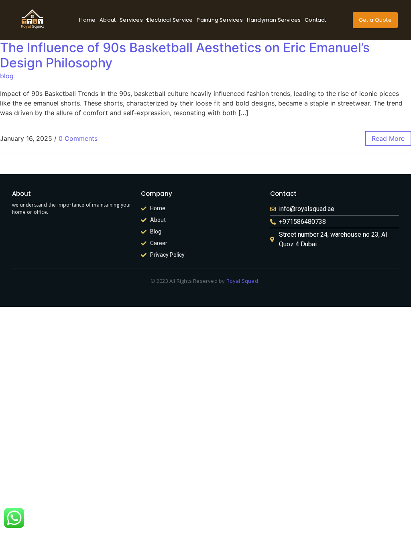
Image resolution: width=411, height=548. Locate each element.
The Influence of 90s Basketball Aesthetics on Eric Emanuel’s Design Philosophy (185, 55)
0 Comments (78, 138)
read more (388, 138)
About (108, 20)
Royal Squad (242, 280)
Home (87, 20)
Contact (315, 20)
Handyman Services (274, 20)
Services (131, 20)
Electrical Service (170, 20)
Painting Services (219, 20)
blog (7, 76)
